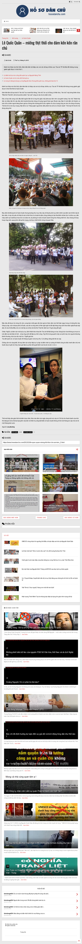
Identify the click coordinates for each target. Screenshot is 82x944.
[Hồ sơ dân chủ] (41, 16)
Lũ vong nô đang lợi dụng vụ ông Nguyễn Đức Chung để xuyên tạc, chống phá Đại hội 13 (31, 81)
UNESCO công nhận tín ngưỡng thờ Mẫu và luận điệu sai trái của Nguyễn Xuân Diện (47, 541)
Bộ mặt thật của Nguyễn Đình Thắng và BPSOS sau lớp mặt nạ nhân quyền (45, 569)
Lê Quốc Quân (26, 38)
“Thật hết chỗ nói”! (12, 508)
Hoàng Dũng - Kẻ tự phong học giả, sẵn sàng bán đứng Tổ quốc (33, 627)
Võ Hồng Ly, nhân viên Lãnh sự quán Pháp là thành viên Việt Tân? (34, 791)
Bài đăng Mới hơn (11, 517)
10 (7, 866)
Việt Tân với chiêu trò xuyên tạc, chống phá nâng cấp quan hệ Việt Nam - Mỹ (22, 467)
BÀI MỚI (6, 535)
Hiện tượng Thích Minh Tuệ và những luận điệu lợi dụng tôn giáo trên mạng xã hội (17, 29)
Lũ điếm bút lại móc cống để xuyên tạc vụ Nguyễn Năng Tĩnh (22, 75)
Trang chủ (5, 38)
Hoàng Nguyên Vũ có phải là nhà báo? (22, 682)
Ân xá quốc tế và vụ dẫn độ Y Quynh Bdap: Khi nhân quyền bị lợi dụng (43, 30)
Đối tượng (15, 38)
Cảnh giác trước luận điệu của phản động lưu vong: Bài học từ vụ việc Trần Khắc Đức (48, 560)
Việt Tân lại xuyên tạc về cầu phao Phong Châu (69, 29)
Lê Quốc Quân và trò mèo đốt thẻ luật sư (16, 78)
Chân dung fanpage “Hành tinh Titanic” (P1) (25, 709)
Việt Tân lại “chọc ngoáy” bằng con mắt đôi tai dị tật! (38, 587)
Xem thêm (25, 634)
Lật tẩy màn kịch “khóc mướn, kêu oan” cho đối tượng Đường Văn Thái (43, 551)
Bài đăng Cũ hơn (71, 517)
